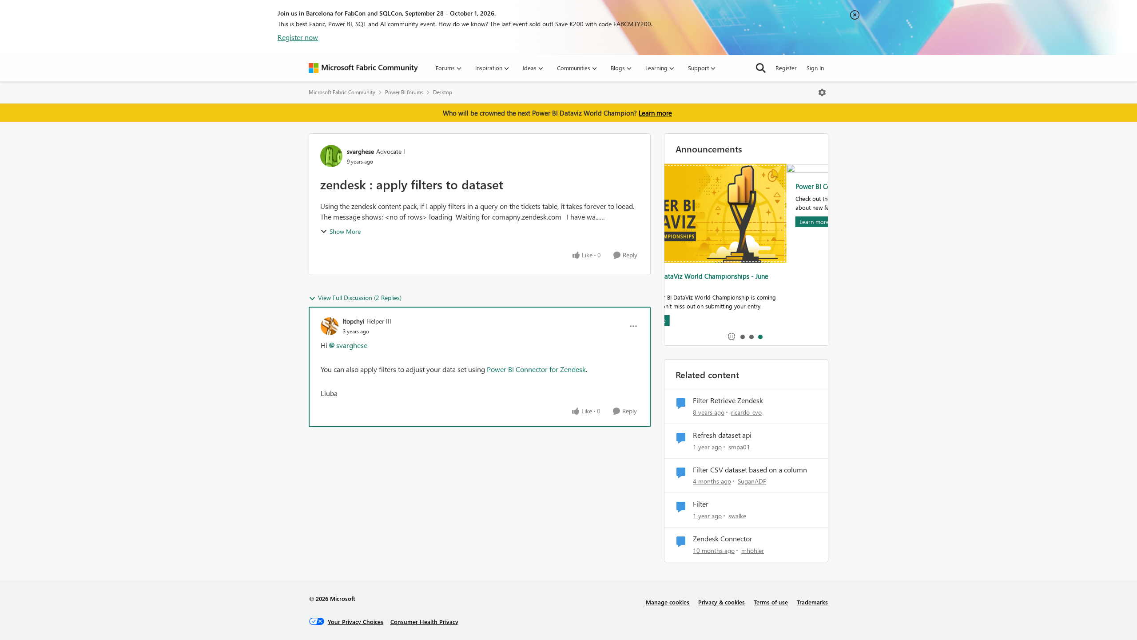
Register (786, 68)
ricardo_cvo (746, 412)
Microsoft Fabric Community (342, 92)
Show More (345, 231)
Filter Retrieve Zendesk (728, 400)
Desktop (442, 92)
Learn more (655, 112)
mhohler (752, 550)
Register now (298, 37)
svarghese (360, 151)
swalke (737, 516)
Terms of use (771, 602)
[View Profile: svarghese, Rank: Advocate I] (331, 156)
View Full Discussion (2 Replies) (360, 297)
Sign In (815, 68)
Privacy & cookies (721, 602)
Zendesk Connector (722, 538)
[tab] (742, 336)
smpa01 (739, 447)
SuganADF (752, 481)
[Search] (760, 68)
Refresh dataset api (722, 435)
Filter (700, 504)
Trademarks (812, 602)
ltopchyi (353, 321)
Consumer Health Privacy (424, 621)
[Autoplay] (731, 336)
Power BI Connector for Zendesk (536, 369)
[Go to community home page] (363, 68)
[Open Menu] (822, 92)
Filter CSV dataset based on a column (750, 469)
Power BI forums (404, 92)
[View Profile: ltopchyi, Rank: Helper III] (329, 326)
